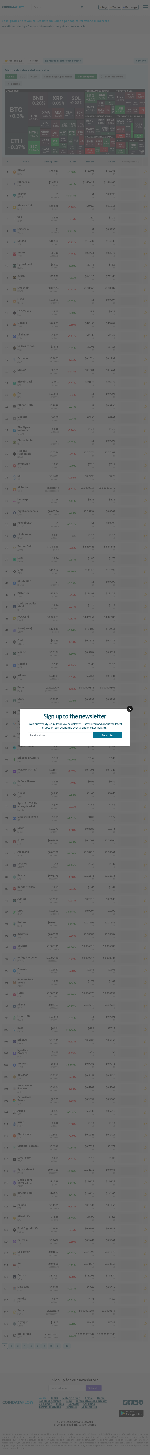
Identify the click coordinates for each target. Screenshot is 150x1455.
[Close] (130, 709)
